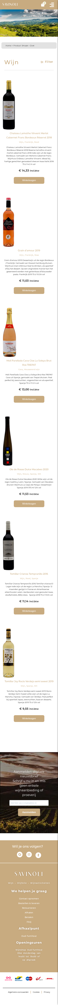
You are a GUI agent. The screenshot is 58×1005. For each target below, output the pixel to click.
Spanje (33, 474)
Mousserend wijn (32, 369)
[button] (51, 4)
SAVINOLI (10, 5)
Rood (36, 142)
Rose (36, 255)
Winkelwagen (29, 180)
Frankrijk (29, 142)
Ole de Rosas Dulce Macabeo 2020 (29, 470)
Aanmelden (29, 812)
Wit (39, 474)
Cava (20, 369)
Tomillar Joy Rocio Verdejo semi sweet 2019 (29, 681)
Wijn (21, 142)
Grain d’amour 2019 (29, 251)
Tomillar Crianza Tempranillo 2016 (29, 574)
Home (8, 46)
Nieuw (26, 474)
